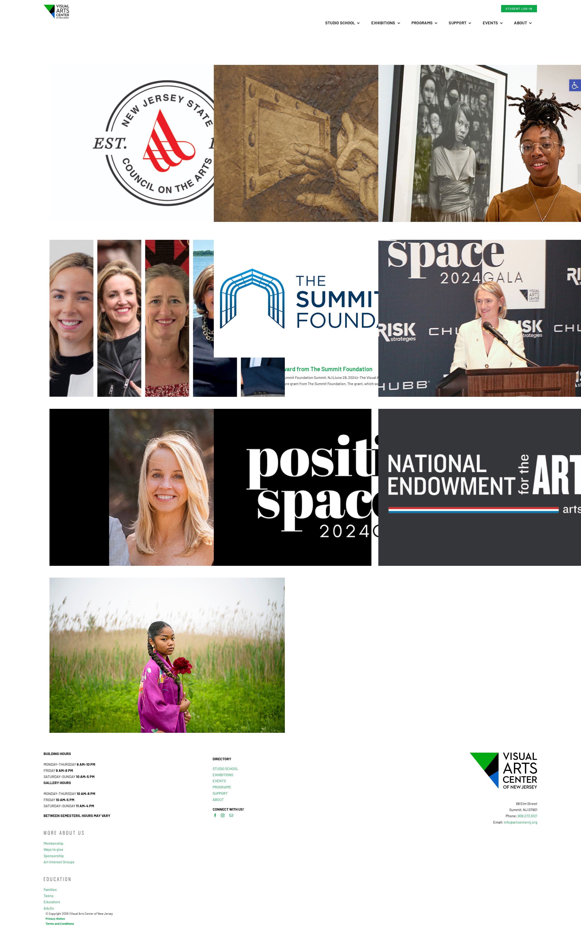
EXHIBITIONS (223, 775)
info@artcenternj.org (520, 822)
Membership (53, 843)
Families (50, 889)
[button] (575, 85)
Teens (48, 895)
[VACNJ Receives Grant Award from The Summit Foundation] (331, 299)
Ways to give (53, 849)
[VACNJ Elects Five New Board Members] (167, 318)
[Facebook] (215, 815)
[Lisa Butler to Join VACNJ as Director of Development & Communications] (167, 487)
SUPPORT (220, 793)
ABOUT (218, 799)
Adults (49, 908)
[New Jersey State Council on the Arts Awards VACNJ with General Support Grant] (167, 143)
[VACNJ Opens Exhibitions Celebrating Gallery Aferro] (167, 656)
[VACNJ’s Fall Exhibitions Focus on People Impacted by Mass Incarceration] (331, 143)
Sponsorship (54, 856)
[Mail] (231, 815)
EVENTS (219, 781)
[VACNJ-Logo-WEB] (56, 6)
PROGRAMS (222, 787)
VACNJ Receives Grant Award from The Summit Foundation (295, 368)
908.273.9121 (527, 816)
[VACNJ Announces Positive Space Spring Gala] (331, 487)
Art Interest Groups (59, 862)
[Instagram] (222, 815)
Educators (52, 902)
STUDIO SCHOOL (225, 768)
